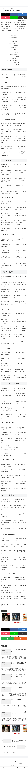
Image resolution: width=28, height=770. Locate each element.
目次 (12, 35)
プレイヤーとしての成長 (15, 64)
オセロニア (4, 611)
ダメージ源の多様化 (14, 45)
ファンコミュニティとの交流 (14, 54)
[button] (22, 17)
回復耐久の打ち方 (12, 49)
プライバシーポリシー (7, 763)
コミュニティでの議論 (14, 56)
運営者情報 (20, 763)
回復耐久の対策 (12, 43)
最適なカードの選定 (14, 51)
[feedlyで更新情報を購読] (7, 638)
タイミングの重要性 (14, 52)
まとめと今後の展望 (13, 60)
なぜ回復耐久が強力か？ (15, 41)
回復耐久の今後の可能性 (15, 62)
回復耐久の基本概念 (13, 37)
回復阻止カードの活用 (14, 47)
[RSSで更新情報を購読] (20, 638)
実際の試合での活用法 (14, 58)
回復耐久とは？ (13, 39)
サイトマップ (14, 765)
